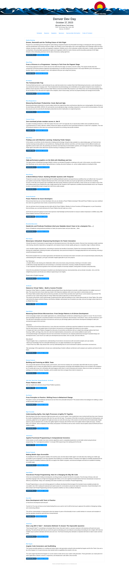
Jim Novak (28, 285)
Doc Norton (29, 80)
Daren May (28, 157)
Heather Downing (30, 40)
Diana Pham (29, 62)
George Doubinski (30, 196)
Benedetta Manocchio (31, 223)
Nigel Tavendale (30, 411)
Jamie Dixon (29, 435)
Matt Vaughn (29, 238)
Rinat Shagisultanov (31, 100)
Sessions (46, 33)
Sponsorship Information (73, 33)
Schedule (39, 33)
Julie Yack (28, 380)
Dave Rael (28, 498)
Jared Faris (29, 523)
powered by (64, 563)
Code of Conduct (87, 33)
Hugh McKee (29, 311)
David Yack (34, 380)
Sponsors (61, 33)
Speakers (54, 33)
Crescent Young (30, 119)
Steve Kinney (29, 174)
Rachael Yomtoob (30, 360)
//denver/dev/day (99, 14)
